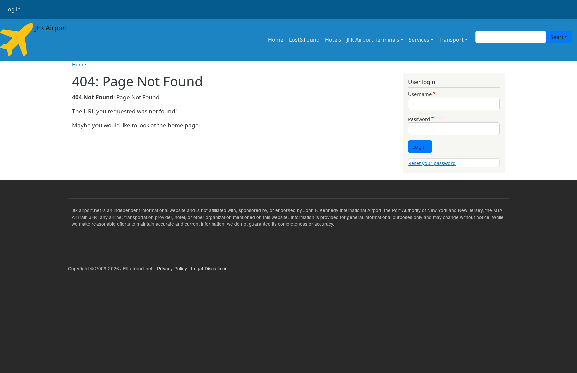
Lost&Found (304, 39)
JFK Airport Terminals (373, 39)
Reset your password (432, 163)
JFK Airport (50, 27)
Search (559, 37)
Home (275, 39)
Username (420, 93)
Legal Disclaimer (209, 268)
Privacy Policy (172, 268)
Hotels (333, 39)
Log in (13, 9)
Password (419, 119)
